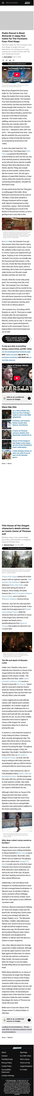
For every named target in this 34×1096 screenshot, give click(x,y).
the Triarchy (21, 684)
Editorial (10, 1037)
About (4, 1052)
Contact (4, 1056)
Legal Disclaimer (26, 1066)
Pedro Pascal (22, 853)
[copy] (13, 60)
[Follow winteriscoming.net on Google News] (29, 398)
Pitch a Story (24, 1059)
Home (4, 463)
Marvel (6, 241)
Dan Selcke (8, 57)
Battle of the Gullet (16, 585)
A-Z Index (23, 1070)
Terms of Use (25, 1063)
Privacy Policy (7, 1063)
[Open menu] (3, 3)
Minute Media (12, 1080)
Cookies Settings (8, 1076)
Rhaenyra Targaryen (9, 599)
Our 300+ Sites (25, 1056)
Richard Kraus (9, 545)
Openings (23, 1052)
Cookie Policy (7, 1066)
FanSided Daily (7, 1059)
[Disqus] (17, 490)
